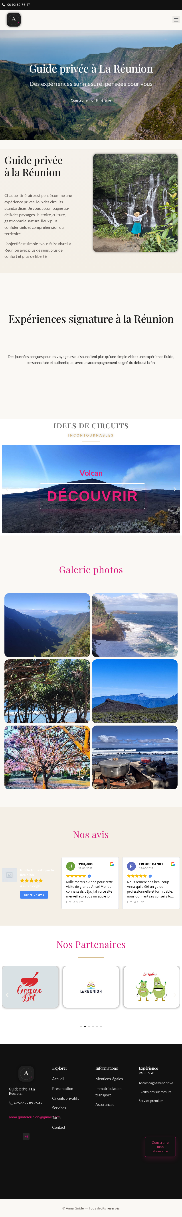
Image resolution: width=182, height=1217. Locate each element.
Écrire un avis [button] (34, 895)
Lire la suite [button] (74, 902)
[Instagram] (26, 1136)
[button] (176, 19)
